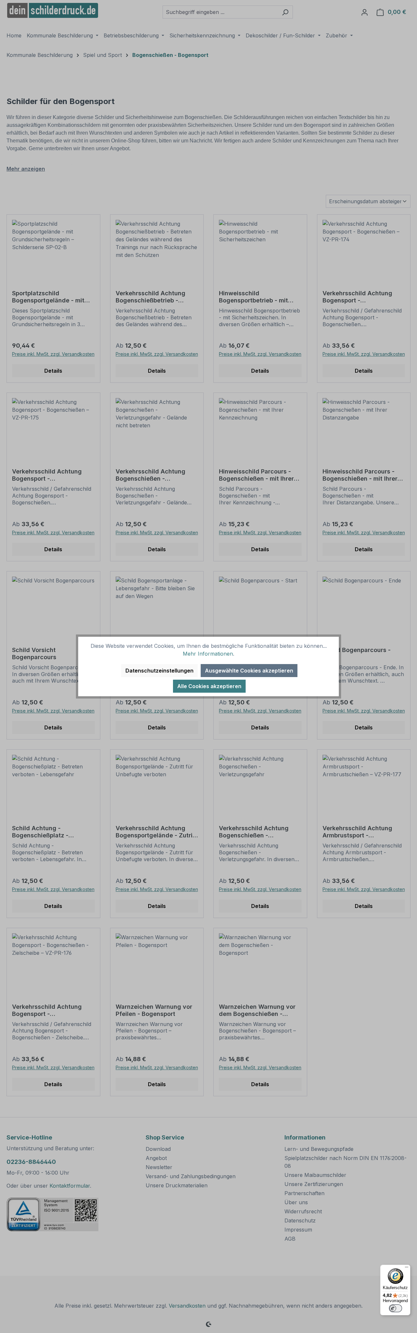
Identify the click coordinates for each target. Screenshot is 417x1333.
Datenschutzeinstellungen (159, 670)
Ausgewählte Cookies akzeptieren (249, 670)
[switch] (395, 1308)
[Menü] (406, 1269)
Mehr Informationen (208, 653)
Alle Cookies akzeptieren (209, 686)
